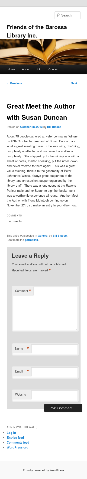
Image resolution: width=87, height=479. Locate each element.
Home (11, 69)
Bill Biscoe (54, 127)
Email (22, 371)
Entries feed (15, 437)
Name (22, 348)
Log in (11, 432)
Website (20, 394)
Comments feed (18, 442)
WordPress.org (17, 447)
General (43, 235)
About (25, 69)
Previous (14, 83)
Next (76, 83)
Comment (23, 290)
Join (39, 69)
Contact (53, 69)
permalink (31, 240)
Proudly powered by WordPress (43, 470)
